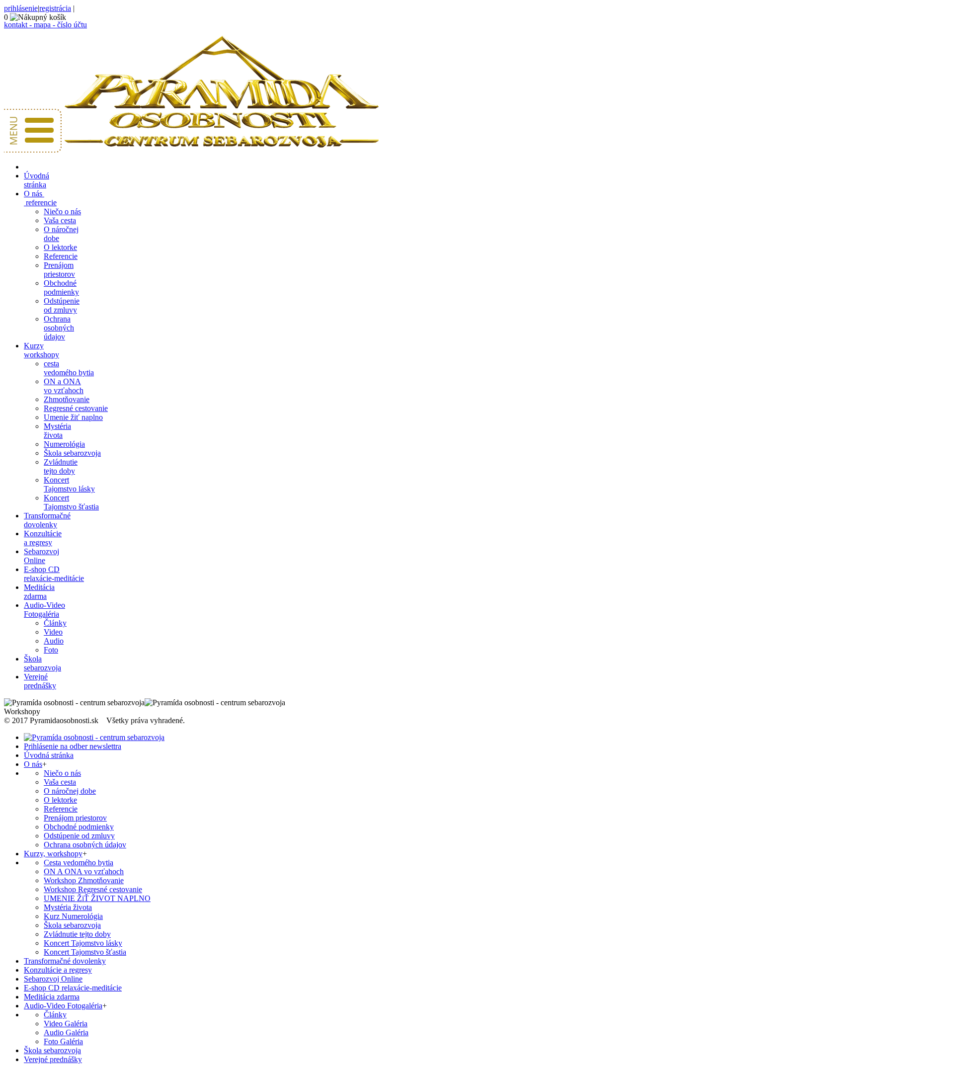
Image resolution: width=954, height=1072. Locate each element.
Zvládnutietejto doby (61, 466)
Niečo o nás (62, 211)
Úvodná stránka (49, 755)
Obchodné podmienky (79, 827)
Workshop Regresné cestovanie (93, 889)
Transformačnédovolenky (47, 520)
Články (55, 623)
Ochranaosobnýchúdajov (59, 328)
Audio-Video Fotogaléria (63, 1005)
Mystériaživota (57, 430)
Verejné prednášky (53, 1059)
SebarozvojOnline (41, 556)
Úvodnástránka (36, 180)
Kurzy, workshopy (53, 853)
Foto (51, 650)
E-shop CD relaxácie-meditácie (73, 988)
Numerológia (64, 444)
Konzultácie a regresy (58, 970)
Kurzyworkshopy (41, 350)
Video (53, 632)
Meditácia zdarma (39, 591)
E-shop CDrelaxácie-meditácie (54, 573)
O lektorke (60, 247)
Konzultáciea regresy (43, 538)
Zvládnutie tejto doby (77, 934)
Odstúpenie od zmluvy (79, 835)
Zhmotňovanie (66, 399)
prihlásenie (21, 8)
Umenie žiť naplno (73, 417)
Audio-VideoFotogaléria (44, 609)
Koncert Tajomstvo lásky (83, 943)
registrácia (55, 8)
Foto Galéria (63, 1041)
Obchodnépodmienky (61, 287)
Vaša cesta (60, 220)
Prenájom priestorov (75, 818)
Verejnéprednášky (40, 681)
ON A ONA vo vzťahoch (84, 871)
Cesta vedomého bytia (78, 862)
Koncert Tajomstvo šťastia (85, 952)
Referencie (61, 256)
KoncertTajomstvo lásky (69, 484)
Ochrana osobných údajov (85, 844)
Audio (54, 641)
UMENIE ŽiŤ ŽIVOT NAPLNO (97, 898)
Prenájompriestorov (59, 269)
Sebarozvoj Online (53, 979)
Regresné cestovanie (76, 408)
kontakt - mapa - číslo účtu (45, 24)
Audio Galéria (66, 1032)
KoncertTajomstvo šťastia (71, 502)
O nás (33, 764)
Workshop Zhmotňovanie (84, 880)
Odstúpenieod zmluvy (62, 305)
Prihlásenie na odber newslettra (72, 746)
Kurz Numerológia (73, 916)
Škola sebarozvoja (72, 453)
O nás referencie (40, 198)
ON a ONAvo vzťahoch (63, 386)
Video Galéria (65, 1023)
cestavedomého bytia (69, 368)
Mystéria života (68, 907)
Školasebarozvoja (42, 663)
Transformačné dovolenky (65, 961)
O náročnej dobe (70, 791)
